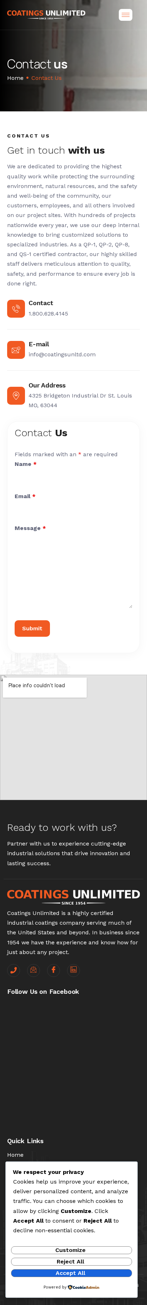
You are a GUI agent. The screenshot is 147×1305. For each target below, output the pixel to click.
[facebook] (53, 970)
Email (25, 496)
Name (26, 464)
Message (30, 528)
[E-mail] (16, 350)
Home (15, 77)
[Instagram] (73, 970)
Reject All (70, 1261)
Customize (70, 1250)
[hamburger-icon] (125, 15)
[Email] (33, 970)
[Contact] (16, 309)
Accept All (70, 1273)
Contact (41, 303)
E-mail (39, 344)
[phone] (13, 970)
